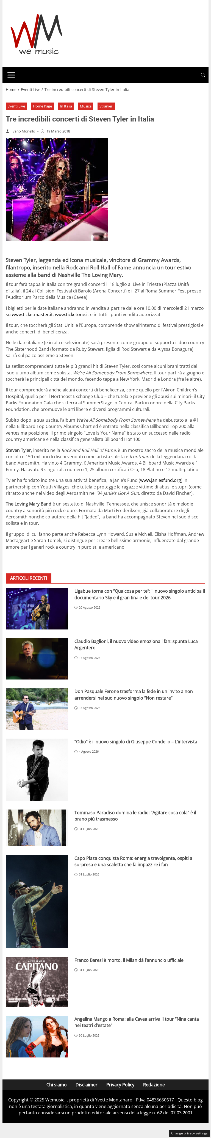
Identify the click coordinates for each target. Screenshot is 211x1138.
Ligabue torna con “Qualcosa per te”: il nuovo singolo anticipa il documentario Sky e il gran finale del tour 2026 (139, 594)
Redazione (154, 1085)
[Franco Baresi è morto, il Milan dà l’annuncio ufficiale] (37, 982)
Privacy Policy (120, 1085)
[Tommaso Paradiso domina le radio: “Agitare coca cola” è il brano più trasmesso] (37, 828)
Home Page (42, 106)
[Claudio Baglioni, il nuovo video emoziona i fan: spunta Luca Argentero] (37, 659)
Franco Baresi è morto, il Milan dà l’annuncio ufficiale (129, 960)
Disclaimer (87, 1085)
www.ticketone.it (72, 314)
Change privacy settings (189, 1133)
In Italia (66, 106)
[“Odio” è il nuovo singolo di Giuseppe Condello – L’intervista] (37, 770)
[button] (203, 75)
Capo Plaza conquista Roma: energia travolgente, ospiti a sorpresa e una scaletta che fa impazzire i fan (133, 861)
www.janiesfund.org (160, 480)
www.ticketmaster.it (32, 314)
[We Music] (37, 33)
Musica (85, 106)
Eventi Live (16, 106)
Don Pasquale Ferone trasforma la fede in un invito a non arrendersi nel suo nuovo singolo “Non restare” (133, 694)
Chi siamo (56, 1085)
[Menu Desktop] (11, 75)
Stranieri (106, 106)
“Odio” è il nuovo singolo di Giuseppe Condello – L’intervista (135, 742)
